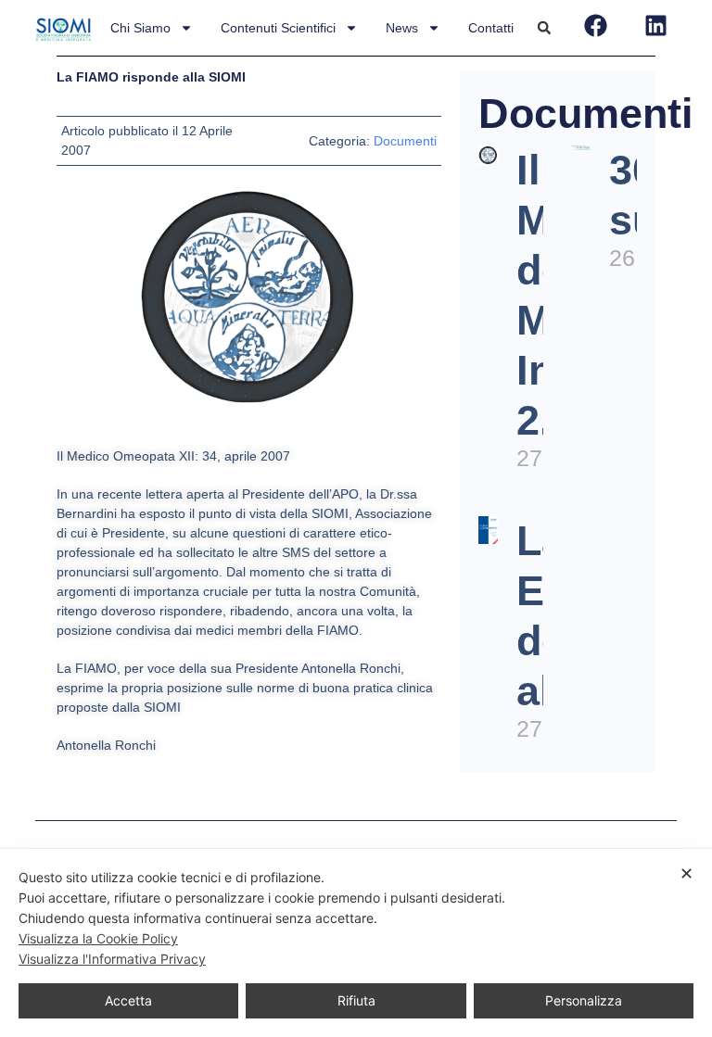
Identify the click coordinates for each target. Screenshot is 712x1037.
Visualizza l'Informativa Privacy (112, 959)
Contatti (491, 27)
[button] (544, 28)
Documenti (405, 140)
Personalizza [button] (583, 1000)
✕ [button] (686, 873)
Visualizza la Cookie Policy (98, 938)
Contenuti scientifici (278, 27)
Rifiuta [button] (356, 1000)
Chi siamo (140, 27)
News (402, 27)
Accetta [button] (128, 1000)
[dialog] (356, 943)
